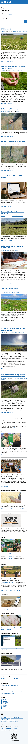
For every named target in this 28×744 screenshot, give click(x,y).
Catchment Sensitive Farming (7, 582)
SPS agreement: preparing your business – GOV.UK (12, 508)
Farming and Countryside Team (19, 332)
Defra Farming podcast (8, 708)
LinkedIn (4, 703)
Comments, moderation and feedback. (9, 685)
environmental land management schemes (10, 292)
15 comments (10, 136)
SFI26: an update (6, 29)
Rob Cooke (3, 378)
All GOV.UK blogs (5, 718)
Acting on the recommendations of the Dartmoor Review (13, 329)
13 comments (10, 412)
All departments (11, 720)
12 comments (10, 170)
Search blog (4, 19)
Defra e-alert (5, 702)
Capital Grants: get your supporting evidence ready (12, 247)
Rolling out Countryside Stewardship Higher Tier (12, 212)
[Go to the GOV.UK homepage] (6, 2)
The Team (3, 31)
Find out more (16, 427)
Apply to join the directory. (7, 671)
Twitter (4, 699)
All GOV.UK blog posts (17, 718)
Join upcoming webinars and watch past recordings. (12, 609)
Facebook (5, 701)
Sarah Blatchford (5, 111)
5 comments (9, 283)
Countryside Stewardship (17, 70)
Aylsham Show (9, 558)
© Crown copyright (14, 740)
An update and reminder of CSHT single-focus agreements (13, 67)
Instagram (5, 705)
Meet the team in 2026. (6, 553)
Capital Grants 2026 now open (10, 109)
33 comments (10, 61)
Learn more (19, 533)
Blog (2, 8)
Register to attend (5, 486)
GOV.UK (3, 720)
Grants (17, 111)
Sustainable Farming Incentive (20, 31)
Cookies (17, 721)
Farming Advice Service (8, 578)
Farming (5, 10)
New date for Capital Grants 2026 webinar (11, 176)
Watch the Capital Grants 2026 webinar (13, 142)
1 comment (9, 206)
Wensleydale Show (10, 556)
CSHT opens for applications (10, 288)
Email (4, 678)
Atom (17, 678)
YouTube (4, 706)
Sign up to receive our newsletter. (8, 454)
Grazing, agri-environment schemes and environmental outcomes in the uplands (13, 375)
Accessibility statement (7, 721)
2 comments (9, 103)
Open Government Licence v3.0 (9, 728)
